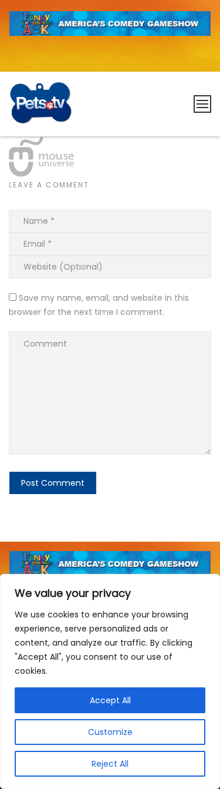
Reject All (110, 764)
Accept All (110, 700)
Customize (110, 732)
